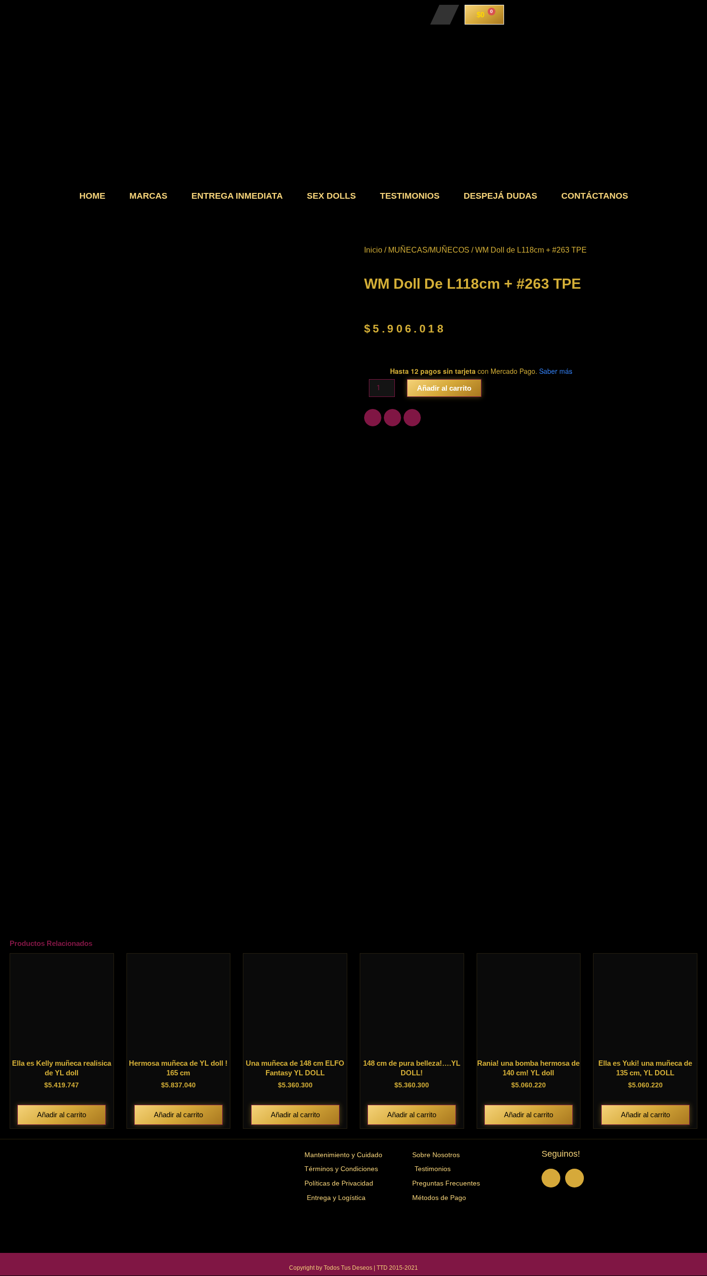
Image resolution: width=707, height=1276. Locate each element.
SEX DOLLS (331, 196)
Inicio (373, 250)
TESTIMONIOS (410, 196)
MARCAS (148, 196)
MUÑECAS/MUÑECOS (428, 250)
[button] (372, 417)
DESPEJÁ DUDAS (500, 196)
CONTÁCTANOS (594, 196)
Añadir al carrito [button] (61, 1114)
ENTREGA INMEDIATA (237, 196)
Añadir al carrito (444, 388)
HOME (92, 196)
